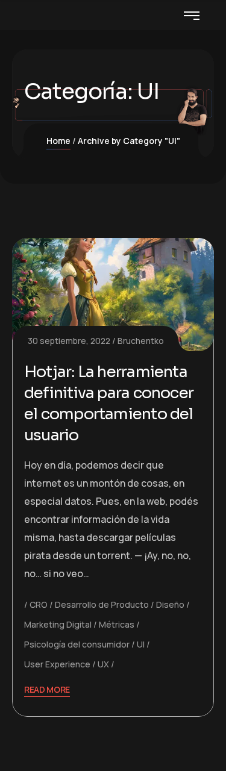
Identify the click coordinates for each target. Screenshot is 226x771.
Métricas (116, 624)
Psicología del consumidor (77, 644)
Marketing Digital (58, 624)
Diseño (170, 604)
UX (103, 664)
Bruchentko (141, 340)
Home (58, 140)
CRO (39, 604)
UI (141, 644)
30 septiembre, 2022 (69, 340)
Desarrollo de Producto (102, 604)
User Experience (57, 664)
